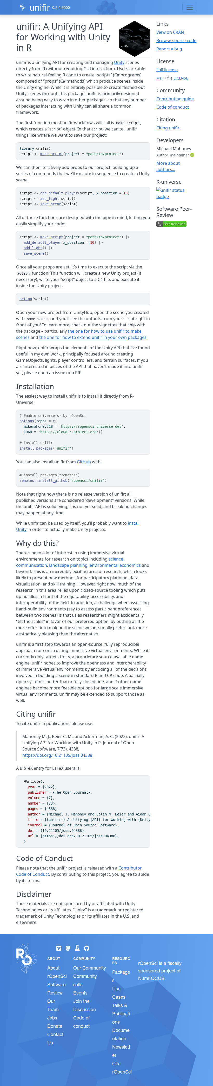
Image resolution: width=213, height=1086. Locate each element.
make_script (51, 154)
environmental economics (115, 565)
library (26, 148)
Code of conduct (172, 107)
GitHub (84, 462)
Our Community (89, 967)
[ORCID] (192, 155)
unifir (39, 7)
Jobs (52, 1017)
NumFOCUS (151, 978)
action (25, 299)
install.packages (36, 448)
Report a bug (169, 49)
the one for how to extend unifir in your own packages (93, 337)
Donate (54, 1025)
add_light (49, 198)
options (26, 421)
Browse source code (176, 40)
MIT (159, 78)
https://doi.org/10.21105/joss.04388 (57, 755)
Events (80, 992)
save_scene (50, 204)
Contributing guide (175, 99)
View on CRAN (170, 32)
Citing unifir (167, 128)
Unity (119, 62)
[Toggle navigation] (189, 7)
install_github (52, 480)
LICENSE (181, 78)
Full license (167, 70)
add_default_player (59, 193)
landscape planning (68, 565)
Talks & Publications (121, 1013)
